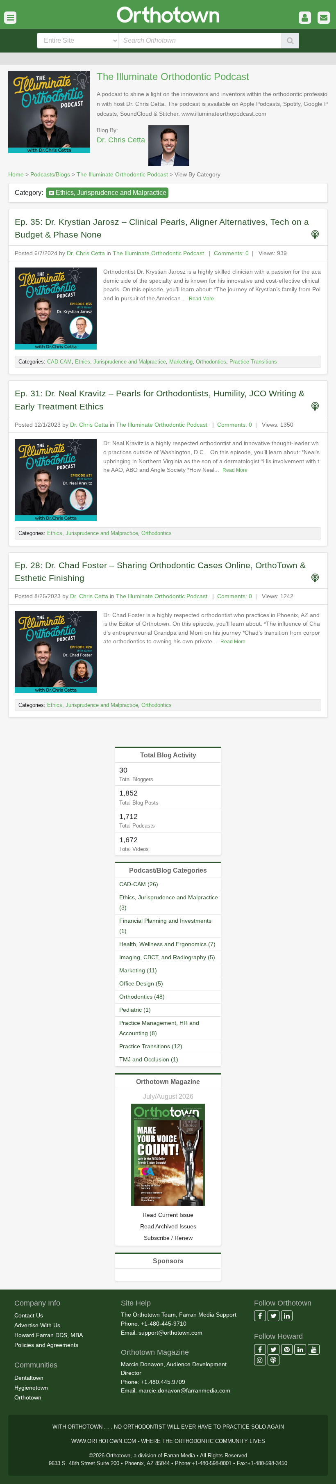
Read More (201, 298)
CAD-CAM (59, 362)
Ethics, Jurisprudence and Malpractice (111, 192)
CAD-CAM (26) (138, 884)
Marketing (181, 362)
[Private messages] (323, 17)
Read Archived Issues (168, 1226)
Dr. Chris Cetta (121, 140)
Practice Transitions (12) (150, 1046)
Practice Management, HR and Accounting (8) (159, 1028)
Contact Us (28, 1315)
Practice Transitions (253, 362)
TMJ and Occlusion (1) (148, 1059)
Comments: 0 (231, 253)
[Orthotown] (168, 13)
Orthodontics (211, 362)
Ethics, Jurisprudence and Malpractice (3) (168, 902)
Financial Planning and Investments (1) (165, 925)
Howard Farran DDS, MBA (48, 1335)
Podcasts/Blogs (50, 174)
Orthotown (27, 1397)
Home (16, 174)
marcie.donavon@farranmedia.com (184, 1390)
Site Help (136, 1303)
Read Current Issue (168, 1215)
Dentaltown (28, 1377)
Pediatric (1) (135, 1009)
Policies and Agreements (46, 1345)
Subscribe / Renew (168, 1238)
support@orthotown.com (170, 1332)
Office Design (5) (141, 983)
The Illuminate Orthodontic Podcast (173, 76)
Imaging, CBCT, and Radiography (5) (167, 957)
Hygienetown (31, 1387)
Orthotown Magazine (168, 1081)
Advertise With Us (37, 1325)
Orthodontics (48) (142, 996)
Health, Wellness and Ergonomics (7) (167, 944)
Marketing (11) (138, 970)
